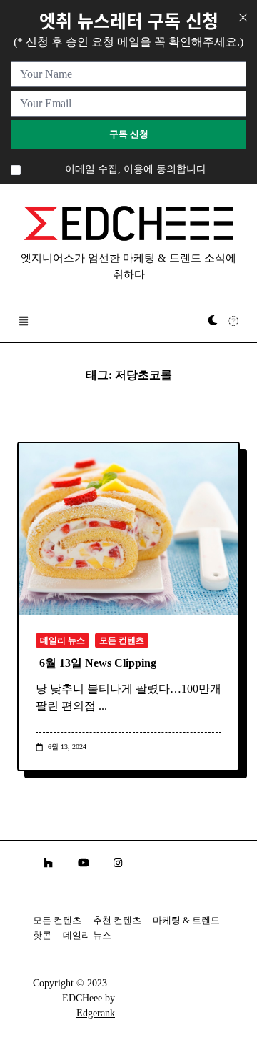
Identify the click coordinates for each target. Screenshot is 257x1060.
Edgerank (95, 1013)
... (103, 706)
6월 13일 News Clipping (97, 663)
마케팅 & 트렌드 (186, 921)
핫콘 (42, 936)
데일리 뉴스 (62, 640)
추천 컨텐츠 (117, 921)
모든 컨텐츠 (121, 640)
